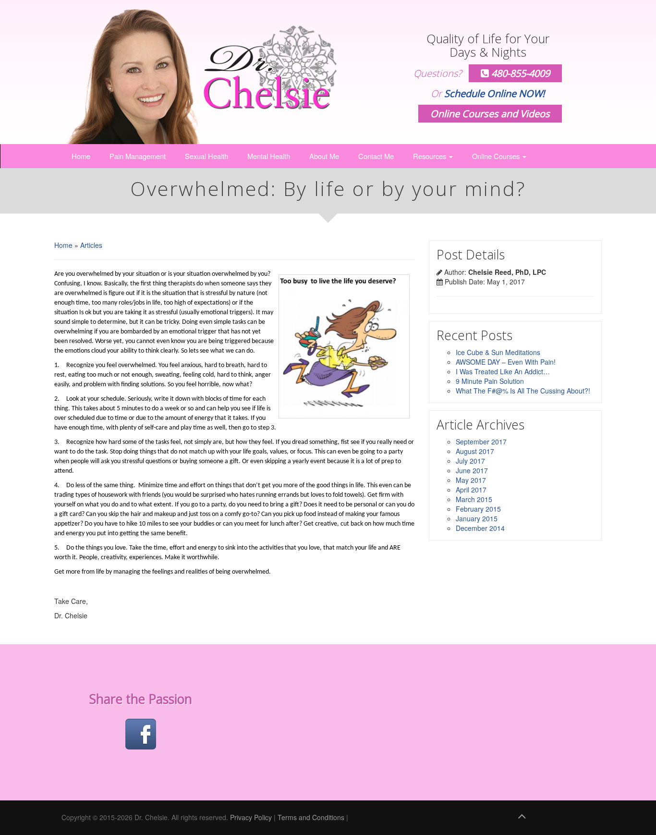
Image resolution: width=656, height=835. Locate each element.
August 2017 (475, 451)
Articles (91, 245)
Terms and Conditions (311, 817)
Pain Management (137, 156)
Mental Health (268, 156)
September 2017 (481, 441)
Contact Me (376, 156)
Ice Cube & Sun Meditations (498, 352)
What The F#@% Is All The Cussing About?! (523, 390)
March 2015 (474, 499)
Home (81, 156)
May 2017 (471, 480)
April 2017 (471, 489)
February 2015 (478, 509)
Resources (430, 156)
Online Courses (497, 156)
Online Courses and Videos (490, 113)
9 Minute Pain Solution (490, 381)
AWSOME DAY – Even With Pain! (506, 362)
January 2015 (477, 518)
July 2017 (470, 461)
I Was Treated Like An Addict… (503, 371)
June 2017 (472, 470)
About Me (324, 156)
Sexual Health (206, 156)
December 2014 (480, 528)
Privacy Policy (251, 817)
